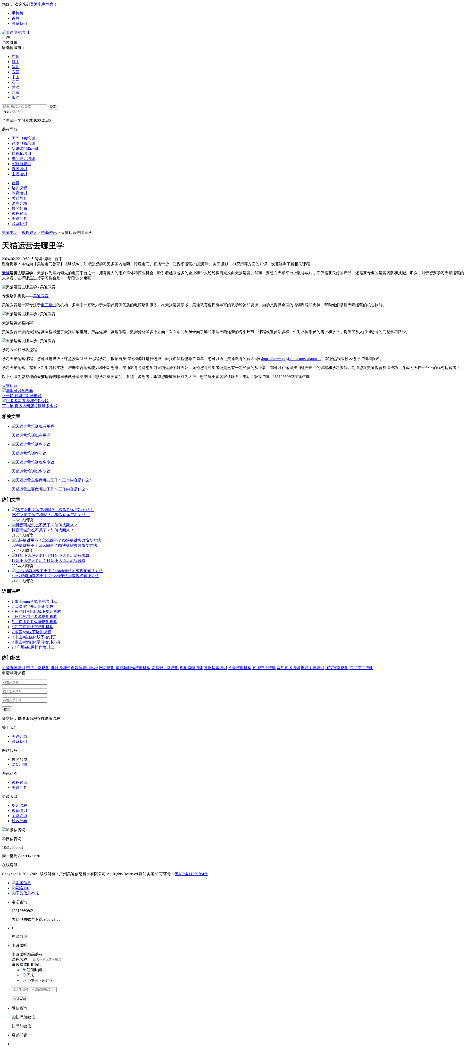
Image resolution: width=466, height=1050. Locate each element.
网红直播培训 (288, 668)
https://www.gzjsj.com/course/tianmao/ (291, 359)
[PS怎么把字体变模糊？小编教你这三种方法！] (53, 510)
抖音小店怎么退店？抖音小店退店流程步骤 (48, 561)
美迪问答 (19, 218)
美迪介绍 (19, 736)
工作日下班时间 (40, 980)
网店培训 (107, 668)
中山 (15, 77)
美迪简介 (19, 198)
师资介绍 (19, 203)
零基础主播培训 (165, 668)
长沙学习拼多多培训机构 (34, 617)
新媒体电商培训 (25, 148)
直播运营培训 (215, 668)
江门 (15, 82)
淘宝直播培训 (337, 668)
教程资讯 (19, 213)
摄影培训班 (60, 668)
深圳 (15, 67)
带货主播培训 (38, 668)
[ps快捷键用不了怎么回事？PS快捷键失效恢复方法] (56, 540)
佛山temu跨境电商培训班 (34, 601)
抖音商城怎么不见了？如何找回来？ (43, 530)
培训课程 (19, 188)
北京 (15, 92)
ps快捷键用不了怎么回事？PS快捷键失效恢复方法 (54, 545)
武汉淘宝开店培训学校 (32, 606)
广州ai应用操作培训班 (33, 647)
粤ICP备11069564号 (191, 874)
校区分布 (19, 208)
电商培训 (48, 305)
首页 (15, 18)
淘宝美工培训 (361, 668)
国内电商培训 (23, 138)
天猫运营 (9, 386)
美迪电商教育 (41, 4)
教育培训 (19, 193)
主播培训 (19, 174)
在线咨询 (302, 377)
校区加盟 (19, 759)
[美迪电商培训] (15, 32)
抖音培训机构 (239, 668)
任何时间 (34, 970)
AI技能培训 (21, 164)
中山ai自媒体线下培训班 (34, 637)
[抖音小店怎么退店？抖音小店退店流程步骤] (50, 555)
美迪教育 (41, 296)
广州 (15, 57)
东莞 (15, 72)
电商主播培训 (312, 668)
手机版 (17, 13)
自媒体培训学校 (84, 668)
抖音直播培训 (13, 668)
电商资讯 (49, 233)
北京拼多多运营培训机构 (34, 622)
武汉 (15, 87)
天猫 (6, 273)
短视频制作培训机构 (133, 668)
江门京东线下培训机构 (32, 627)
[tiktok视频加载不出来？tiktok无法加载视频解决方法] (57, 571)
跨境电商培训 (23, 143)
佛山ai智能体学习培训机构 (36, 642)
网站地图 (19, 764)
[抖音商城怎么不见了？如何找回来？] (45, 525)
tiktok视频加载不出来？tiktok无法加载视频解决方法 (55, 576)
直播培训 (19, 169)
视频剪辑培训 (191, 668)
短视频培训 (21, 154)
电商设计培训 (23, 159)
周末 (30, 975)
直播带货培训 (264, 668)
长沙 (15, 97)
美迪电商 (9, 233)
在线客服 (9, 865)
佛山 (15, 62)
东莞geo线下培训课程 (31, 632)
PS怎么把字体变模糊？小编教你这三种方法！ (51, 515)
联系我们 (19, 23)
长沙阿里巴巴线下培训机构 (36, 611)
